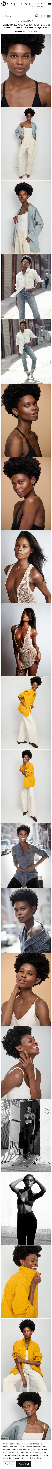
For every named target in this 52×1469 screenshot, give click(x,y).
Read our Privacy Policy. (32, 1458)
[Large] (49, 16)
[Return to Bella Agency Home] (22, 4)
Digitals (32, 31)
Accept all (24, 1464)
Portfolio (20, 31)
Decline (8, 1464)
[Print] (37, 16)
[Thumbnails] (43, 16)
